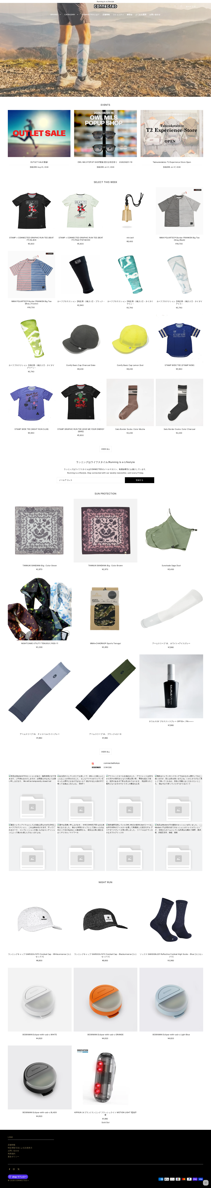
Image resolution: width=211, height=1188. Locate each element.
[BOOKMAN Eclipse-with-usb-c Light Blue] (171, 1000)
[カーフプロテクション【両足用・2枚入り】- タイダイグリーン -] (31, 338)
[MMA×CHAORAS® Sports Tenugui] (105, 608)
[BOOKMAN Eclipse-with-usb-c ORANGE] (105, 1000)
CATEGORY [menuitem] (69, 14)
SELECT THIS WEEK (105, 182)
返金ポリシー (13, 1156)
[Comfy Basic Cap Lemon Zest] (130, 338)
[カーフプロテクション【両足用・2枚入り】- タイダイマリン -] (130, 274)
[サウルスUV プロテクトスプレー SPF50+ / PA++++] (171, 686)
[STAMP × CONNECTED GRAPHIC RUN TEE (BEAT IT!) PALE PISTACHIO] (81, 211)
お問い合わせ (13, 1151)
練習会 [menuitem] (129, 14)
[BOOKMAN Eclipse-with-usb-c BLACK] (40, 1077)
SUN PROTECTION (105, 493)
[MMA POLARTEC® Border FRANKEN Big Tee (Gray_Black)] (179, 211)
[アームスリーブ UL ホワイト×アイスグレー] (171, 608)
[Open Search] (175, 6)
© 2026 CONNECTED (17, 1180)
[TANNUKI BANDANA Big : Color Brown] (105, 531)
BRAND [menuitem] (54, 14)
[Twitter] (19, 1169)
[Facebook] (9, 1169)
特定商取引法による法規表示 (20, 1148)
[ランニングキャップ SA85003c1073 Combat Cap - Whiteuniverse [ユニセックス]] (40, 919)
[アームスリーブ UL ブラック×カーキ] (105, 692)
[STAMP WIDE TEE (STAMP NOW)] (179, 338)
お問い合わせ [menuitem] (154, 14)
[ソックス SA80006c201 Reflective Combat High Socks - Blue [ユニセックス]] (171, 919)
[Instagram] (14, 1169)
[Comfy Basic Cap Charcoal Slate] (81, 338)
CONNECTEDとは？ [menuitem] (91, 14)
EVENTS (105, 105)
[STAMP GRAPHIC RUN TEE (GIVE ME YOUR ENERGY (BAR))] (81, 402)
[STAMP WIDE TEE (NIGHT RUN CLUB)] (31, 402)
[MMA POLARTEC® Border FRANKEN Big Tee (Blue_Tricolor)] (31, 274)
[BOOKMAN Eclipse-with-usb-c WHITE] (40, 1000)
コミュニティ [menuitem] (118, 14)
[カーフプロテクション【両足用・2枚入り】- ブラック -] (81, 274)
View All (105, 449)
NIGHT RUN (105, 882)
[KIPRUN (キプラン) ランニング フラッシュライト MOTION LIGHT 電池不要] (105, 1077)
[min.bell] (130, 211)
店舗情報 (11, 1145)
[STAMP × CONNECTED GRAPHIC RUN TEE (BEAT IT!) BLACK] (31, 211)
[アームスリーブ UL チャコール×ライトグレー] (40, 692)
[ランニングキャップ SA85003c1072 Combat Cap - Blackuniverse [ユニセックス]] (105, 919)
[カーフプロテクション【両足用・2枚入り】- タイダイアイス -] (179, 274)
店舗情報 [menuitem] (106, 14)
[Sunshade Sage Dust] (171, 531)
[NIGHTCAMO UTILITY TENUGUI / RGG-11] (40, 608)
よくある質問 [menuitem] (140, 14)
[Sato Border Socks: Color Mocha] (130, 402)
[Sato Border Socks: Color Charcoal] (179, 402)
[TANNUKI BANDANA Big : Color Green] (40, 531)
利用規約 (11, 1153)
